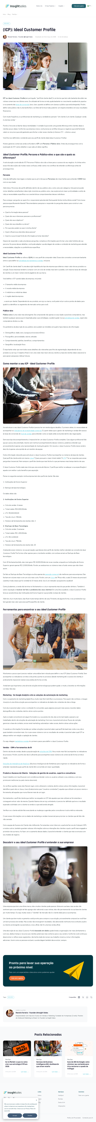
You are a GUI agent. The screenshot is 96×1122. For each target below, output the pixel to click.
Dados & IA (61, 1102)
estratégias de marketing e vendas (31, 261)
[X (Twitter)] (83, 997)
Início (4, 14)
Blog (9, 14)
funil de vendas (26, 434)
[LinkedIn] (79, 997)
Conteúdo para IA (87, 1118)
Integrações (61, 1106)
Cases (39, 1099)
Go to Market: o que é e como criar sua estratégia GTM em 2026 (16, 1064)
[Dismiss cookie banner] (36, 1100)
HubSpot (60, 1095)
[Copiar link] (91, 997)
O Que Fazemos (49, 6)
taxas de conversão (22, 105)
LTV (64, 458)
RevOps (14, 14)
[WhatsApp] (87, 997)
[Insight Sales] (17, 1092)
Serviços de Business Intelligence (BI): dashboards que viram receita (47, 1064)
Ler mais (25, 1072)
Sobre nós (39, 6)
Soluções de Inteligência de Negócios (16, 764)
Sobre (39, 1095)
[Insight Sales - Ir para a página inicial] (16, 6)
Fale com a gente (79, 6)
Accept (15, 1115)
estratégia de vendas (72, 318)
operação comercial (52, 574)
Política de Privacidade (74, 1118)
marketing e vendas (22, 741)
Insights (61, 6)
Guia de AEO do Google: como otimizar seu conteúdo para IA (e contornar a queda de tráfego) (78, 1065)
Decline (30, 1115)
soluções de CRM (46, 751)
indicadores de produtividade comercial (28, 431)
